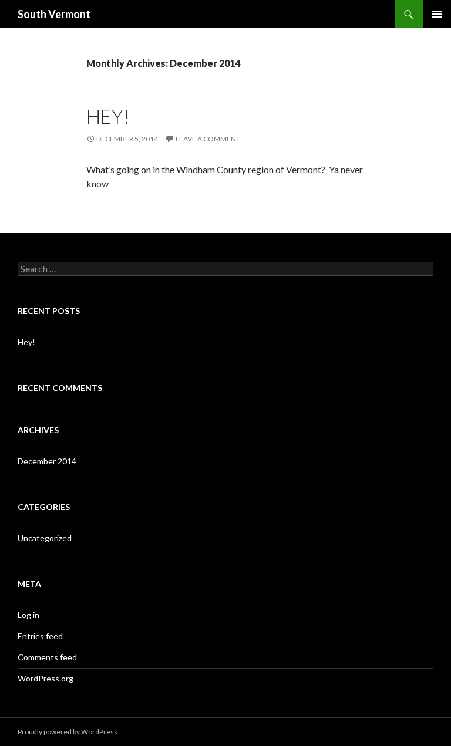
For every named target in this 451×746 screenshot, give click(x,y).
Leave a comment (208, 138)
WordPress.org (45, 678)
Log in (28, 615)
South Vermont (54, 14)
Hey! (108, 116)
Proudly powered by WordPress (67, 731)
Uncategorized (45, 538)
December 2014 (47, 461)
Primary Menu (437, 14)
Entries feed (40, 636)
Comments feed (47, 657)
